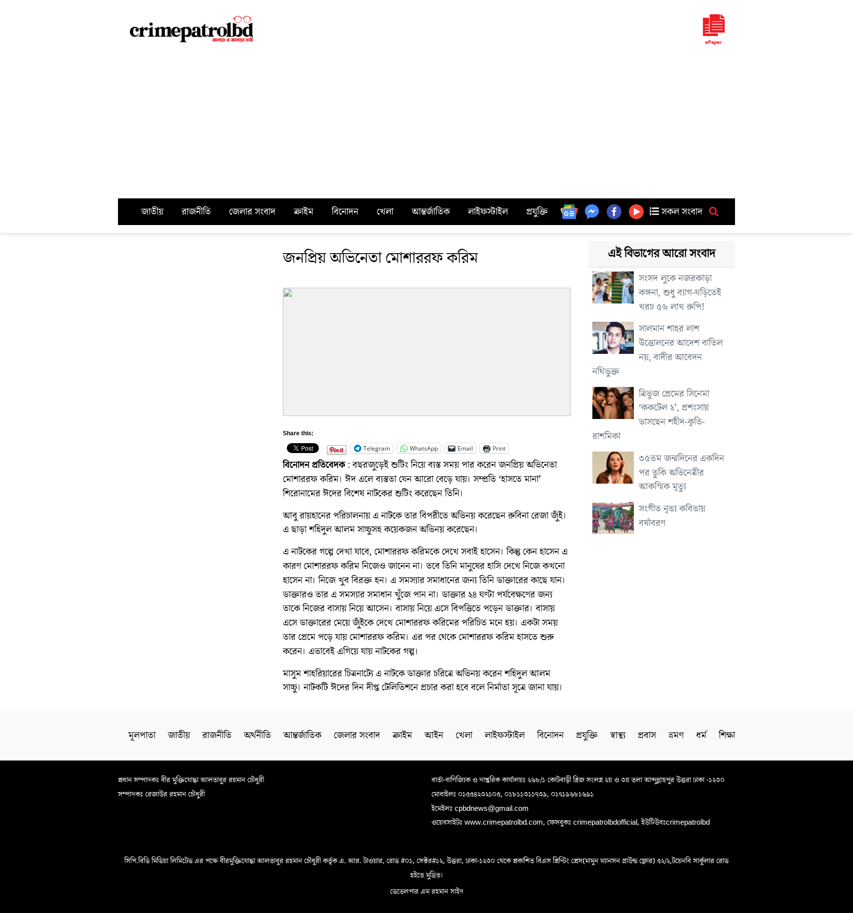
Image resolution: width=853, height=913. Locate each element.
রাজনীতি (196, 212)
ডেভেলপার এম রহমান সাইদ (427, 891)
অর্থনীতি (257, 735)
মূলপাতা (141, 735)
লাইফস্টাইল (488, 212)
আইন (434, 735)
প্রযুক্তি (537, 212)
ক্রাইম (303, 212)
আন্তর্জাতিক (431, 212)
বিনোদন (345, 212)
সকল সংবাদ (680, 212)
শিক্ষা (727, 735)
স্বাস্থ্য (617, 735)
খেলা (385, 212)
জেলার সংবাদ (252, 212)
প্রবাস (647, 735)
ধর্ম (701, 735)
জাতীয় (152, 212)
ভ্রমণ (676, 735)
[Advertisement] (426, 124)
